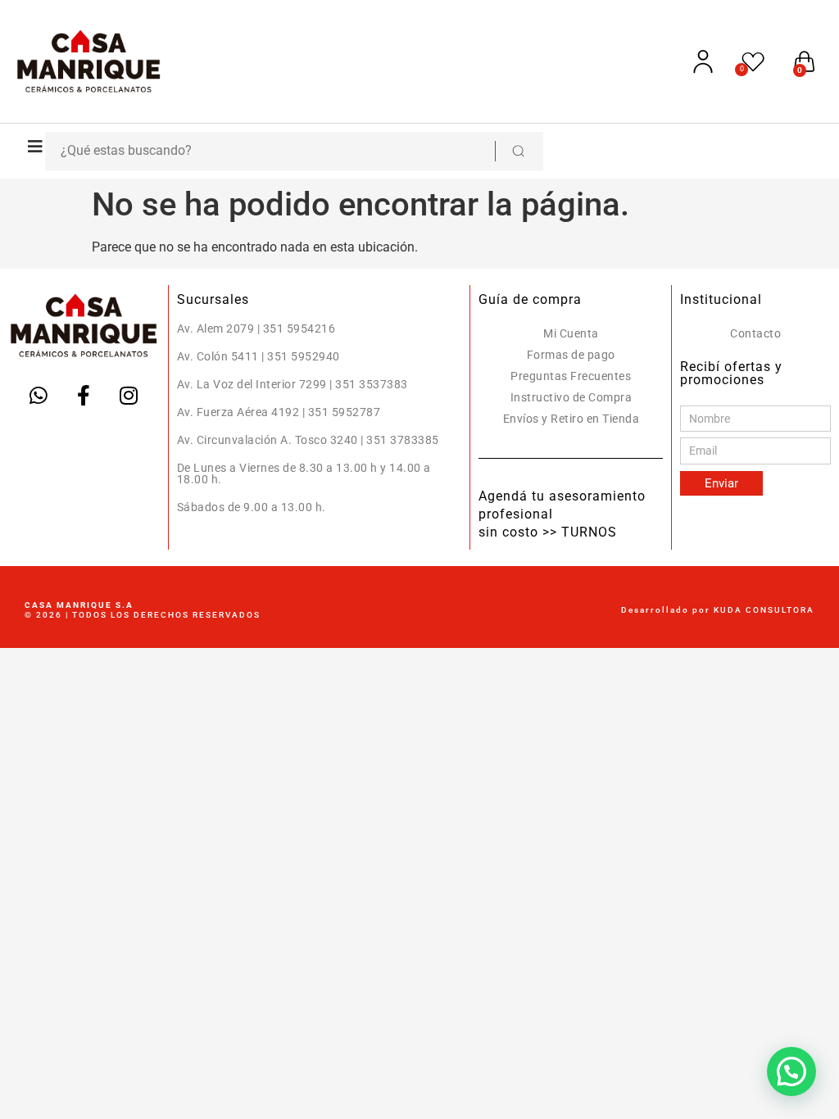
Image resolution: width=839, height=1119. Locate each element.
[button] (30, 146)
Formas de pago (571, 354)
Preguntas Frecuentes (570, 376)
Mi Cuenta (571, 333)
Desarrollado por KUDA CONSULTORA (717, 609)
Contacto (755, 333)
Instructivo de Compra (571, 397)
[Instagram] (128, 394)
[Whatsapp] (38, 394)
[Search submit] (518, 151)
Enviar (721, 483)
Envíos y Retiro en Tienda (571, 418)
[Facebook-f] (83, 394)
